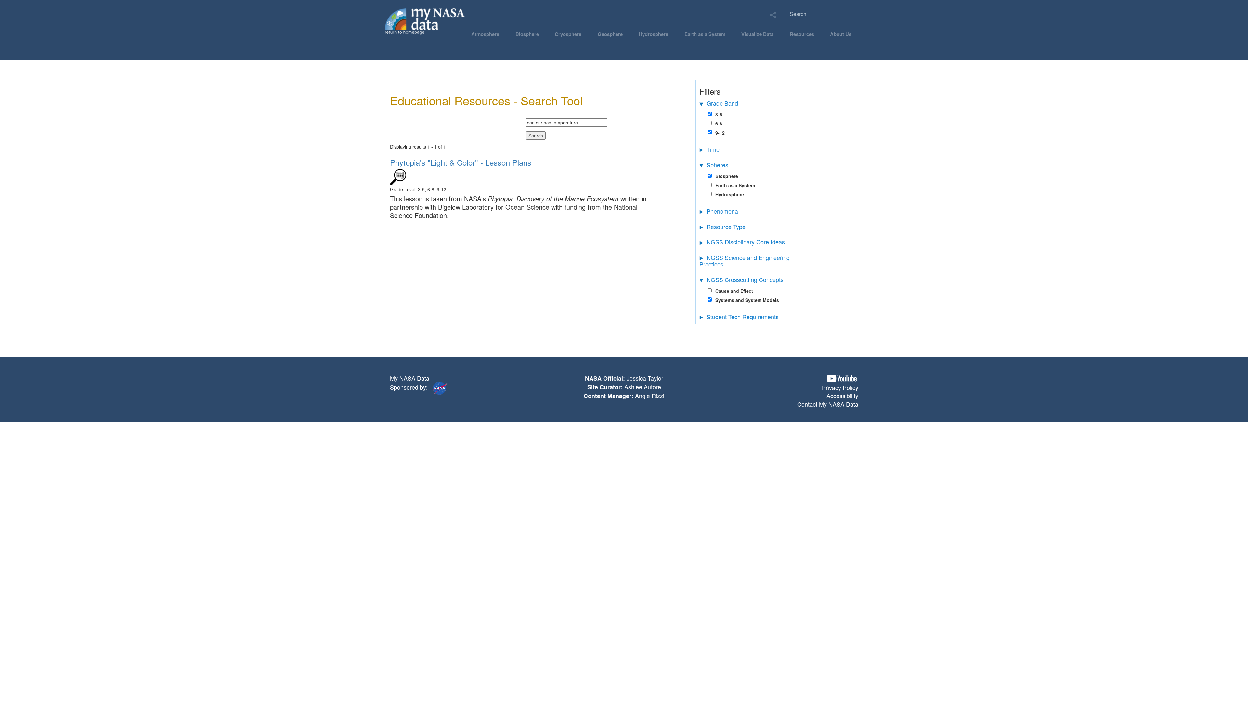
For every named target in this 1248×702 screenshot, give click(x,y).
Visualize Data (757, 34)
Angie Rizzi (649, 395)
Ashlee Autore (642, 387)
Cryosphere (568, 34)
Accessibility (842, 395)
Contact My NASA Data (827, 404)
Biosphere (527, 34)
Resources (802, 34)
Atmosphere (485, 34)
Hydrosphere (653, 34)
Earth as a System (704, 34)
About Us (841, 34)
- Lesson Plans (460, 162)
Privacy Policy (840, 387)
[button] (842, 378)
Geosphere (610, 34)
